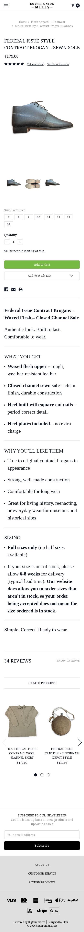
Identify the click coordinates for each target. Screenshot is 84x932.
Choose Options (22, 737)
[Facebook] (6, 289)
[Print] (21, 289)
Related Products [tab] (42, 683)
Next (80, 742)
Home (23, 22)
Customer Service (42, 873)
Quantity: (10, 235)
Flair (65, 922)
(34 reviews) (35, 64)
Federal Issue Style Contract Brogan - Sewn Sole (44, 26)
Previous (4, 742)
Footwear (59, 22)
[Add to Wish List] (35, 708)
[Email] (13, 289)
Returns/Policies (42, 882)
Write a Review (58, 64)
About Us (42, 865)
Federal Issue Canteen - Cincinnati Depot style (62, 753)
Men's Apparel (40, 22)
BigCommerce (36, 922)
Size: (15, 210)
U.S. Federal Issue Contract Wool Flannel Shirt (22, 753)
